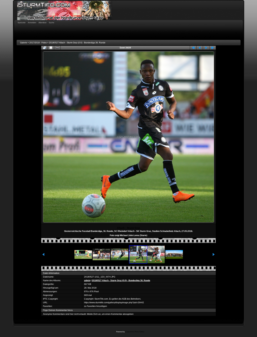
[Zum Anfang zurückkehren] (193, 48)
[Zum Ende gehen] (212, 48)
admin (87, 280)
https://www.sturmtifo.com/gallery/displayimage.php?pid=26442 (114, 302)
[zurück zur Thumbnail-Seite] (44, 48)
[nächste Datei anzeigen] (206, 48)
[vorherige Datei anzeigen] (200, 48)
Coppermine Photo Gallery (134, 332)
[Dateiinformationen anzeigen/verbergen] (51, 48)
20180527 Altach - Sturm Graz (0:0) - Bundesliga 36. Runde (77, 42)
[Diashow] (57, 48)
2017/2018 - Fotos (38, 42)
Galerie (23, 42)
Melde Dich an (94, 314)
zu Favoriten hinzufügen (95, 306)
